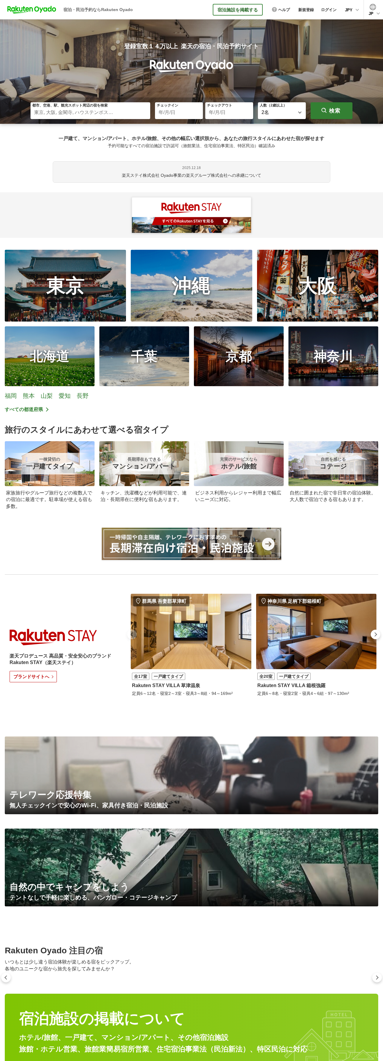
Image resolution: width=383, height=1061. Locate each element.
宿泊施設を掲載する (238, 9)
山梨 (47, 395)
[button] (132, 634)
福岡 (11, 395)
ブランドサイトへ (31, 676)
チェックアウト (219, 105)
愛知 (65, 395)
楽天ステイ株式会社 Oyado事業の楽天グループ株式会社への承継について (191, 175)
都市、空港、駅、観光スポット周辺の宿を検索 (70, 105)
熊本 (29, 395)
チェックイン (167, 105)
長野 (83, 395)
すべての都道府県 (24, 409)
